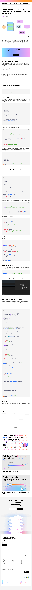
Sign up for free (12, 509)
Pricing (22, 558)
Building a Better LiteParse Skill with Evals (10, 471)
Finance (13, 553)
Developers (3, 555)
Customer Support (23, 555)
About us (22, 560)
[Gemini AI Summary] (4, 549)
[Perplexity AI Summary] (5, 549)
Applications (13, 560)
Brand (21, 562)
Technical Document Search (24, 554)
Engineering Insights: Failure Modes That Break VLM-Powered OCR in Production (15, 493)
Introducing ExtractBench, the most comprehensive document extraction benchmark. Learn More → (16, 0)
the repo (23, 415)
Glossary (13, 559)
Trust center (22, 563)
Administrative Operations (5, 553)
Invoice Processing (23, 553)
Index (3, 561)
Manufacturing (13, 554)
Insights (13, 561)
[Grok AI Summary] (7, 549)
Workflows (3, 563)
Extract (4, 560)
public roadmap (23, 404)
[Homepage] (5, 3)
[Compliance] (27, 577)
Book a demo (20, 3)
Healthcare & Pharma (14, 555)
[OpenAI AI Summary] (2, 549)
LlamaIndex (3, 562)
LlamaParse (3, 558)
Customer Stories (14, 558)
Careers (22, 561)
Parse (3, 559)
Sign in (25, 3)
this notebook (27, 306)
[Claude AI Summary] (8, 549)
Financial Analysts (4, 554)
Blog (21, 559)
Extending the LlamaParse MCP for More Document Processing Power (16, 450)
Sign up (5, 545)
